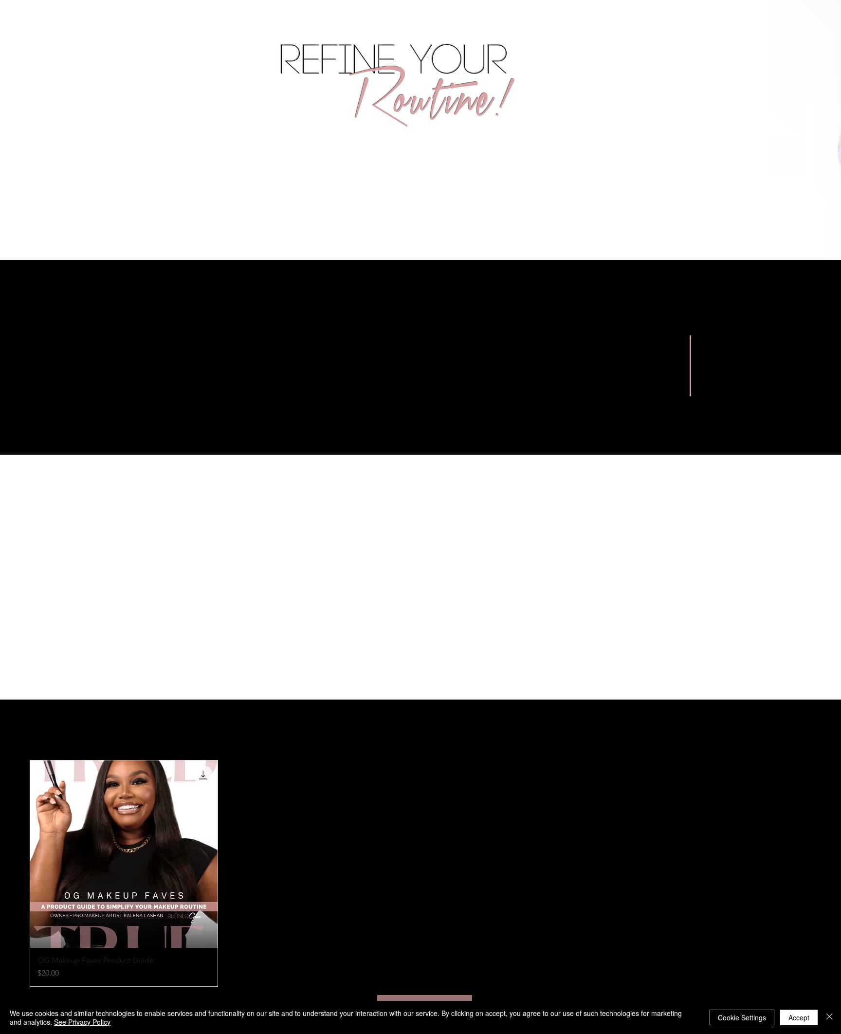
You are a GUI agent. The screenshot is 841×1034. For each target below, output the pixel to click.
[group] (420, 873)
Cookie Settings (742, 1017)
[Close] (829, 1017)
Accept (798, 1017)
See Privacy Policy (82, 1022)
